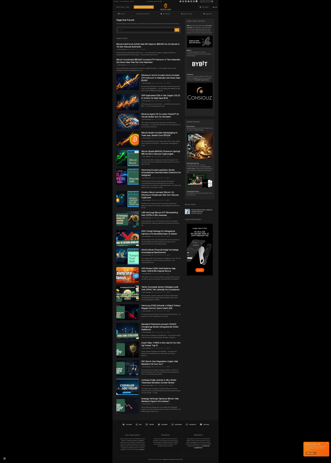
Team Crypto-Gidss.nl (148, 385)
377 (169, 138)
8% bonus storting (144, 7)
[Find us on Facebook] (194, 1)
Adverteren (116, 1)
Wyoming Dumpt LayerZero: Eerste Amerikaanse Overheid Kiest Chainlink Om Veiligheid (161, 172)
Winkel (131, 1)
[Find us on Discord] (196, 1)
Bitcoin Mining (187, 14)
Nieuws (122, 14)
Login (215, 7)
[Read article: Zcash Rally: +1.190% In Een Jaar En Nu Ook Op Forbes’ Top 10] (127, 350)
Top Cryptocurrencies (142, 14)
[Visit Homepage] (165, 7)
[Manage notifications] (4, 458)
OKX (188, 25)
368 (144, 49)
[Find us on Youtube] (180, 1)
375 (169, 119)
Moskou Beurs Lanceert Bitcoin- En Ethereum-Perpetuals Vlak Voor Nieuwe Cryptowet (160, 195)
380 (169, 404)
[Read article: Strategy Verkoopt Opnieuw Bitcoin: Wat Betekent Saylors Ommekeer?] (127, 405)
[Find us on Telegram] (188, 1)
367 (144, 65)
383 (169, 366)
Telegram (205, 7)
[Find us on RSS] (183, 1)
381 (169, 311)
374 (169, 178)
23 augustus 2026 (158, 119)
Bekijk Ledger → (311, 453)
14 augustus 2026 (158, 311)
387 (169, 332)
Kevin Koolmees (122, 49)
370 (169, 218)
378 (169, 348)
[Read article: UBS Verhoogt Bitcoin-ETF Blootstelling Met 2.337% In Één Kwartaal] (127, 219)
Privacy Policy (179, 459)
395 (169, 100)
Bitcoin (192, 193)
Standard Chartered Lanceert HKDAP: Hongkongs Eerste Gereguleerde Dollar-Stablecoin (160, 327)
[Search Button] (212, 1)
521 (169, 273)
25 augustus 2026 (133, 65)
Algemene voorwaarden (169, 459)
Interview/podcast (124, 1)
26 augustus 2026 (133, 49)
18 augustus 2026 (158, 200)
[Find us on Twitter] (186, 1)
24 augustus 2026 (158, 83)
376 (169, 83)
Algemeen (209, 14)
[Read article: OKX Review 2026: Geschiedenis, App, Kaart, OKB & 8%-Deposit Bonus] (127, 275)
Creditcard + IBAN (122, 7)
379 (169, 255)
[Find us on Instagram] (191, 1)
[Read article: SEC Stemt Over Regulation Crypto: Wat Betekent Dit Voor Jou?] (127, 368)
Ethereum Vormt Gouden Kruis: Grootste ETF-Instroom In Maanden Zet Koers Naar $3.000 (160, 78)
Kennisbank (166, 14)
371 (169, 236)
